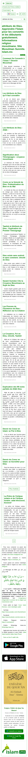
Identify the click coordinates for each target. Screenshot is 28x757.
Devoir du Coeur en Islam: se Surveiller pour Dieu (13, 461)
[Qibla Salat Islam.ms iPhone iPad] (14, 665)
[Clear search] (21, 19)
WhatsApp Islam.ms (8, 627)
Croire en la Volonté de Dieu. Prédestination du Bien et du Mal (13, 184)
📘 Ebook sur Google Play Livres (14, 737)
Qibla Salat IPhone (16, 634)
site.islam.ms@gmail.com (15, 554)
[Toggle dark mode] (17, 14)
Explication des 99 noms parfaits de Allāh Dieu (14, 388)
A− (21, 14)
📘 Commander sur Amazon (14, 731)
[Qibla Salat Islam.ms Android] (14, 650)
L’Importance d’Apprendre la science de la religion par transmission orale (14, 600)
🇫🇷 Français (11, 14)
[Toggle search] (12, 10)
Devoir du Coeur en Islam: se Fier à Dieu (12, 430)
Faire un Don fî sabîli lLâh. (11, 637)
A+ (24, 14)
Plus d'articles (14, 489)
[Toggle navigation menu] (3, 3)
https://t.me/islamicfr (8, 622)
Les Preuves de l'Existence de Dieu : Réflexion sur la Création (14, 308)
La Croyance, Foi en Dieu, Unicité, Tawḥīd (12, 335)
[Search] (24, 19)
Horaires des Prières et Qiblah (11, 7)
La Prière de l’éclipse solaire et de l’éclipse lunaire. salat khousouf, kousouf (14, 499)
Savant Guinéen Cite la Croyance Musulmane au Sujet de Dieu (14, 283)
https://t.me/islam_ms (14, 559)
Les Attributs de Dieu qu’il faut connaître (12, 94)
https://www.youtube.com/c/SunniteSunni (14, 612)
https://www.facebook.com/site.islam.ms (13, 617)
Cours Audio (6, 10)
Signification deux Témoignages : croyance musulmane (14, 157)
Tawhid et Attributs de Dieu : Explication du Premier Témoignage (12, 228)
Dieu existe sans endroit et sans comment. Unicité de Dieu (14, 257)
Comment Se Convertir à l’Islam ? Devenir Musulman (13, 60)
